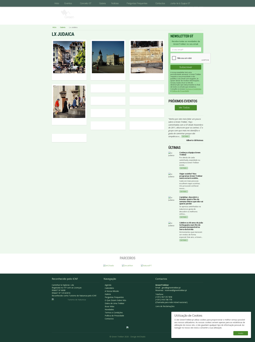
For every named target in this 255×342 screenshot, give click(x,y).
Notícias (115, 3)
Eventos (68, 3)
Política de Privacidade (180, 91)
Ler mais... (185, 136)
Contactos (160, 3)
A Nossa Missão (112, 291)
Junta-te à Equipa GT (180, 3)
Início (56, 3)
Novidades (109, 309)
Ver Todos (184, 107)
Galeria (102, 3)
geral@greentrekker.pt (171, 287)
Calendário (109, 288)
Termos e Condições (193, 89)
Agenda (108, 285)
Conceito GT (85, 3)
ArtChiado (141, 336)
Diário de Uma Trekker (114, 303)
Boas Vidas (109, 306)
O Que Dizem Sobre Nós (115, 300)
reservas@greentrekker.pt (176, 290)
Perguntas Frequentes (137, 3)
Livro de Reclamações (165, 306)
